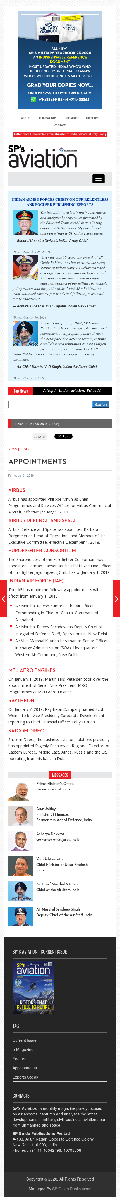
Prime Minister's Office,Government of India (55, 786)
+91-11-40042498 (45, 1150)
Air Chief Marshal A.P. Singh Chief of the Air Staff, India (58, 887)
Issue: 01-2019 (23, 475)
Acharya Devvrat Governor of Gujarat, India (58, 837)
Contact (60, 125)
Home (19, 423)
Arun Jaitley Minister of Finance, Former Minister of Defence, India (64, 814)
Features (20, 1058)
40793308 (72, 1150)
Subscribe (72, 118)
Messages (60, 775)
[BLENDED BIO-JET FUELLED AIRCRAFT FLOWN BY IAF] (116, 598)
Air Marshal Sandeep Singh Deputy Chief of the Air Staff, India (64, 912)
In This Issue (38, 423)
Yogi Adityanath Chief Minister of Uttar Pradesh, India (62, 864)
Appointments (25, 1068)
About (25, 118)
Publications (47, 118)
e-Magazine (23, 1049)
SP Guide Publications (71, 1188)
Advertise (92, 118)
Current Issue (25, 1040)
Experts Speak (25, 1077)
